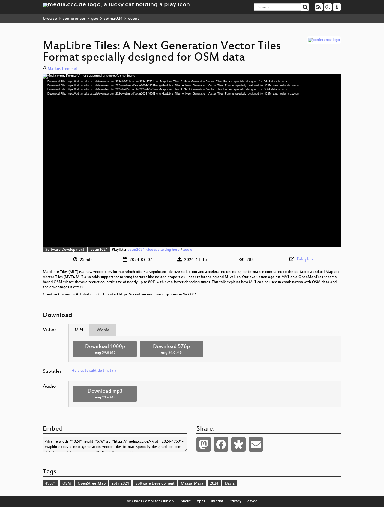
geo (94, 18)
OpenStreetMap (92, 484)
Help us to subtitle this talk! (94, 371)
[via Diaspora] (238, 444)
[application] (192, 160)
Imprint (217, 501)
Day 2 (230, 484)
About (186, 501)
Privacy (236, 501)
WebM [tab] (103, 330)
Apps (201, 501)
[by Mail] (256, 444)
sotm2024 (113, 18)
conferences (74, 18)
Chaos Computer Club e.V (153, 501)
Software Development (64, 250)
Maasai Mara (192, 484)
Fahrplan (305, 259)
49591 (50, 484)
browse (50, 18)
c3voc (252, 501)
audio (187, 250)
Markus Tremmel (62, 69)
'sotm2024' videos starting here (153, 250)
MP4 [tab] (79, 330)
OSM (66, 484)
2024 (214, 484)
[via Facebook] (221, 444)
